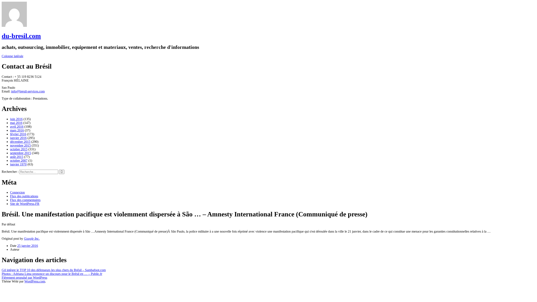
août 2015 (16, 157)
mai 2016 (16, 123)
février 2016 (18, 134)
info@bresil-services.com (28, 91)
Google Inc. (32, 238)
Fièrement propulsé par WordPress (24, 277)
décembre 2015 (20, 141)
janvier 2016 (18, 138)
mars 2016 (17, 130)
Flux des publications (24, 196)
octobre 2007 (18, 160)
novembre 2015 (20, 145)
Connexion (17, 192)
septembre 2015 (20, 153)
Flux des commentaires (25, 200)
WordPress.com (34, 281)
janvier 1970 (18, 164)
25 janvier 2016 (27, 245)
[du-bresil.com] (14, 25)
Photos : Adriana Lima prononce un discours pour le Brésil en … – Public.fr (52, 274)
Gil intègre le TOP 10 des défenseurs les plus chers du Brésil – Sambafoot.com (54, 270)
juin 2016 (16, 119)
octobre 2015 (18, 149)
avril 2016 (16, 126)
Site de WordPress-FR (24, 204)
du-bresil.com (21, 36)
